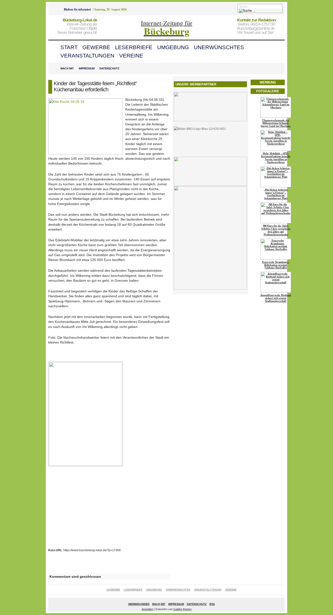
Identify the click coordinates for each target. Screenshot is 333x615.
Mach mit (67, 68)
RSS (212, 604)
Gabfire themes (182, 609)
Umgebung (173, 47)
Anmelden (147, 609)
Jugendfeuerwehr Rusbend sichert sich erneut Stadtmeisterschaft (275, 298)
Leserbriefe (133, 47)
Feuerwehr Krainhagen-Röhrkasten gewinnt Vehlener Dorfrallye (275, 265)
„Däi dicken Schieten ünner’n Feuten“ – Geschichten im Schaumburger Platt (276, 194)
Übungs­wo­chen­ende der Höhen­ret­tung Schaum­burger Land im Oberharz (276, 123)
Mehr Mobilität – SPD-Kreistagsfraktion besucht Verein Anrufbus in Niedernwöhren (275, 157)
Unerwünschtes (219, 47)
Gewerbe (96, 47)
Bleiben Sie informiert (77, 9)
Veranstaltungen (87, 56)
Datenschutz (109, 68)
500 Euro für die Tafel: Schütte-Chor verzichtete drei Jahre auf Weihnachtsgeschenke (275, 230)
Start (69, 47)
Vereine (131, 56)
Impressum (87, 68)
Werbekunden (138, 604)
